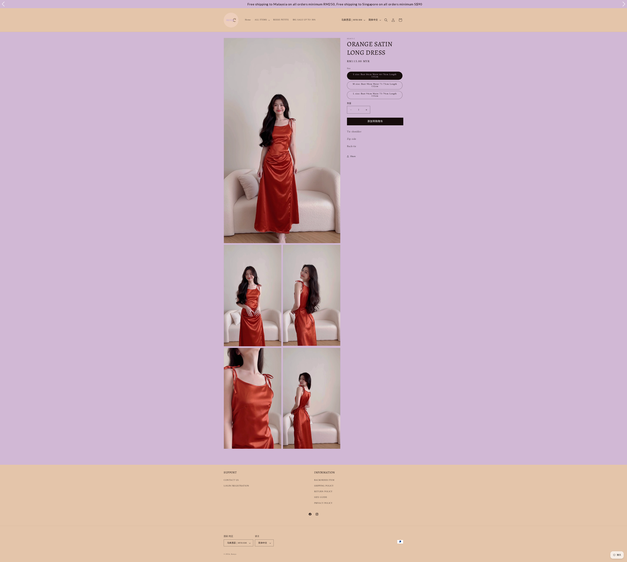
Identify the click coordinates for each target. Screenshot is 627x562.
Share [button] (353, 156)
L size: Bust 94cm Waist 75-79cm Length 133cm (375, 95)
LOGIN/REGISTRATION (236, 486)
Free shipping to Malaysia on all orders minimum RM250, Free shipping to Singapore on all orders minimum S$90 (313, 4)
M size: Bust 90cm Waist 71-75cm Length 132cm (375, 85)
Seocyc (234, 554)
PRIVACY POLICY (323, 503)
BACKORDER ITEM (324, 480)
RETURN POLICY (323, 492)
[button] (262, 19)
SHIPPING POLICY (324, 486)
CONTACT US (231, 480)
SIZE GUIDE (320, 497)
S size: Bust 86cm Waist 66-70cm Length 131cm (374, 75)
